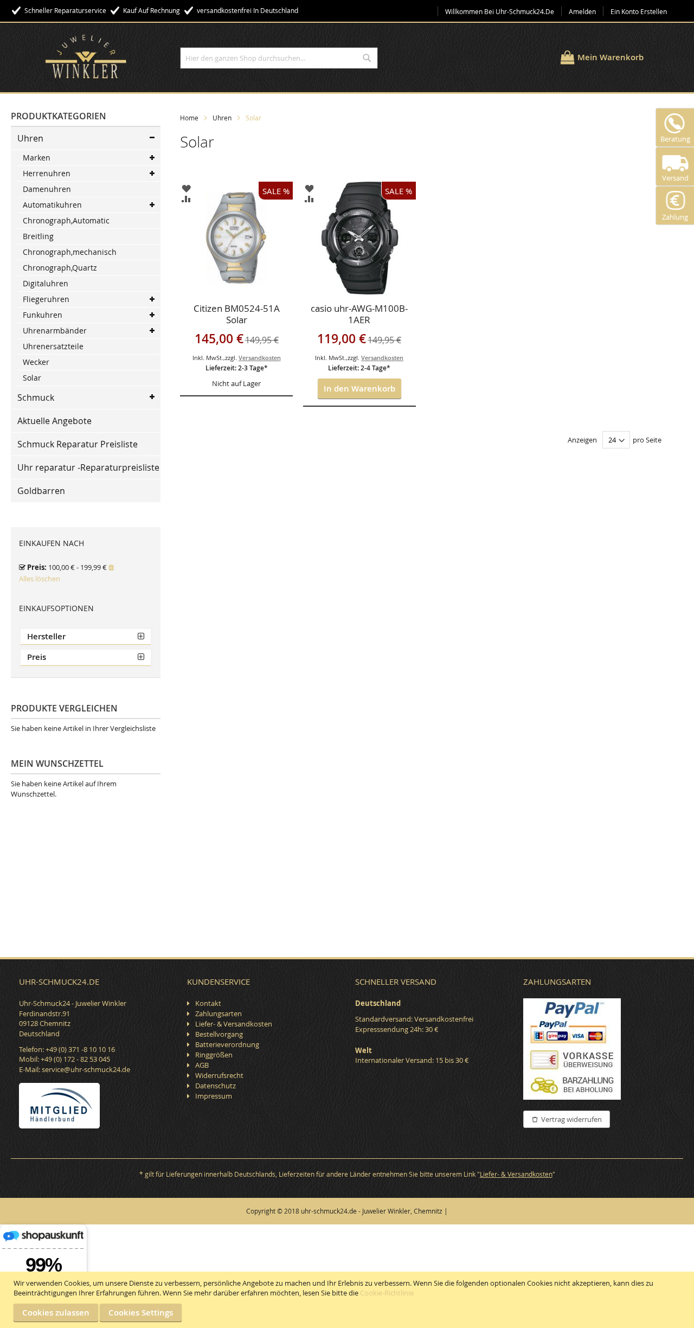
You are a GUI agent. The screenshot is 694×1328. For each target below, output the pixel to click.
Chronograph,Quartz (60, 267)
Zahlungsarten (218, 1013)
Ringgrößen (214, 1055)
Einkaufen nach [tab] (51, 543)
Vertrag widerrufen (571, 1119)
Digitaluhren (45, 283)
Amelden (582, 11)
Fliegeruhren (46, 299)
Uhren (222, 117)
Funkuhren (42, 315)
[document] (348, 1299)
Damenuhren (47, 189)
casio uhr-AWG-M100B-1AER (359, 314)
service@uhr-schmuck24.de (86, 1069)
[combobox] (279, 58)
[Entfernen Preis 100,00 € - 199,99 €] (111, 567)
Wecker (36, 362)
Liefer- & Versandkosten (233, 1024)
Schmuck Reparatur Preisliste (77, 444)
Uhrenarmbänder (55, 330)
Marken (36, 157)
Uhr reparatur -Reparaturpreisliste (88, 467)
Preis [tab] (36, 657)
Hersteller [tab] (46, 636)
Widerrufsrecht (219, 1075)
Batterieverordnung (227, 1044)
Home (189, 117)
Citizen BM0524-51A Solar (237, 314)
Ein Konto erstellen (639, 11)
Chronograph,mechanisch (70, 252)
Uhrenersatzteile (53, 346)
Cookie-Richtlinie (387, 1293)
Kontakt (208, 1003)
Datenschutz (215, 1085)
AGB (202, 1065)
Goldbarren (41, 491)
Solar (32, 378)
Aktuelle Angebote (54, 421)
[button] (186, 188)
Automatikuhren (52, 205)
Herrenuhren (46, 173)
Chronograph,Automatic (66, 220)
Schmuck (35, 397)
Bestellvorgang (219, 1034)
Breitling (38, 236)
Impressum (213, 1096)
